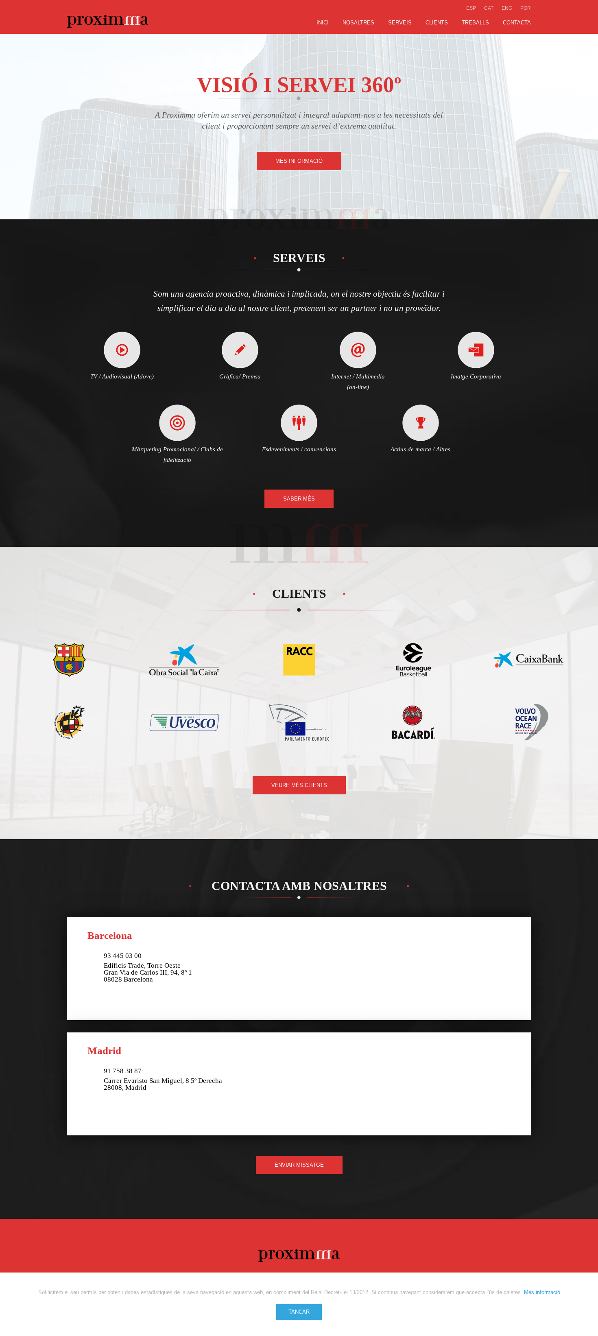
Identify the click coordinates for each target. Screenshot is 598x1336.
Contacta (517, 23)
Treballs (475, 23)
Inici (322, 23)
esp (471, 8)
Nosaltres (358, 23)
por (525, 8)
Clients (437, 23)
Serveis (400, 23)
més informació (299, 161)
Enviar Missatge (299, 1165)
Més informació (542, 1292)
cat (488, 8)
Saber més (299, 499)
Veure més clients (299, 785)
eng (507, 8)
